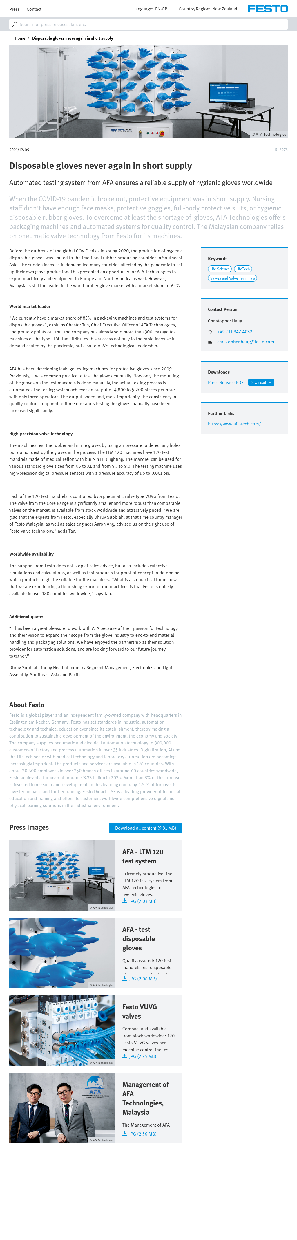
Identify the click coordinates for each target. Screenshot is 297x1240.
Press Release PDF (225, 382)
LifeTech (243, 269)
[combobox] (148, 24)
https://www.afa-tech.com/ (234, 423)
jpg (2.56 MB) (143, 1133)
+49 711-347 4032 (234, 331)
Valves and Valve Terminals (232, 278)
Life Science (220, 269)
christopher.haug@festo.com (245, 341)
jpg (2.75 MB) (142, 1056)
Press (14, 8)
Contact (34, 8)
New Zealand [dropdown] (224, 9)
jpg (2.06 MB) (143, 978)
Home (20, 38)
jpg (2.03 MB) (143, 901)
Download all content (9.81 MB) (145, 827)
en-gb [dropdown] (161, 9)
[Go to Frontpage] (268, 8)
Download (258, 382)
